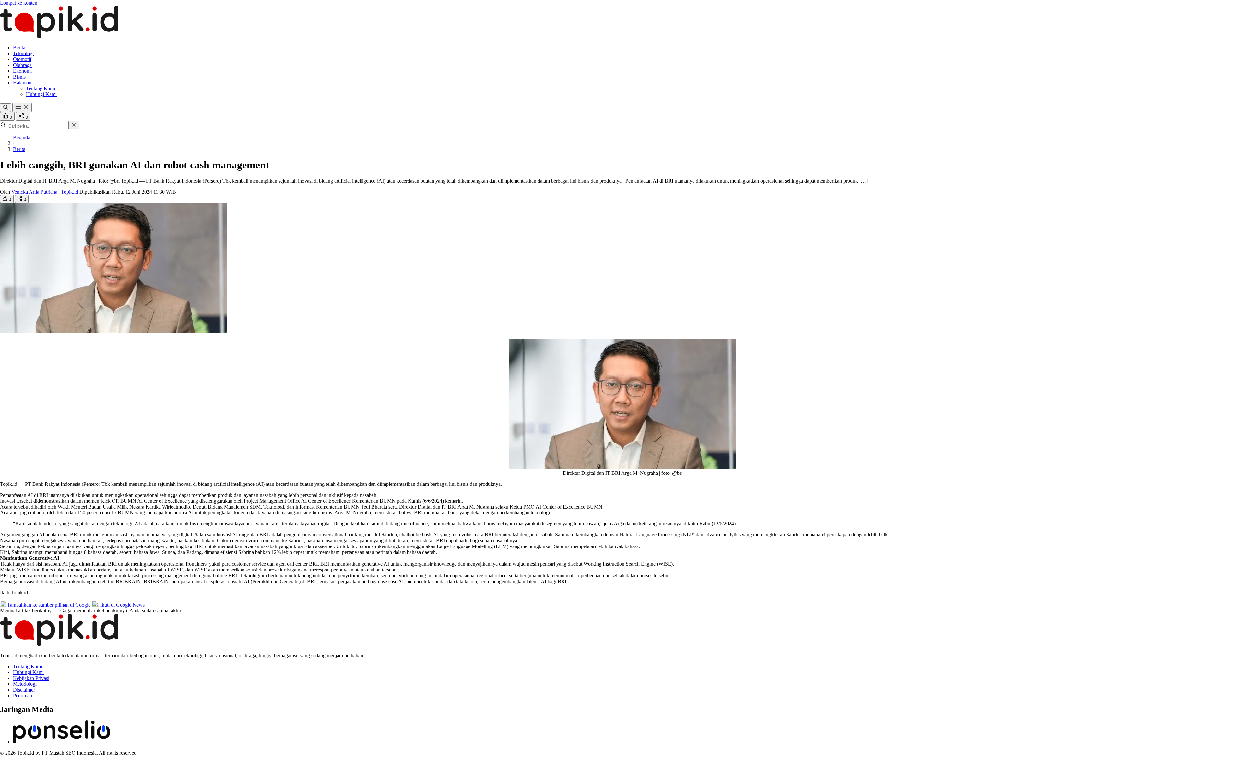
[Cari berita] (5, 107)
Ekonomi (22, 71)
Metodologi (25, 684)
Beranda (21, 137)
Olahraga (22, 65)
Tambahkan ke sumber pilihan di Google (49, 605)
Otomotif (22, 59)
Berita (19, 47)
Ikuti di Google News (122, 605)
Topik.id (69, 192)
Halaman (22, 82)
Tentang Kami (40, 88)
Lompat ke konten (18, 3)
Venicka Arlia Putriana (34, 192)
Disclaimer (24, 690)
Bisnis (19, 77)
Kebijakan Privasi (31, 678)
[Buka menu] (22, 107)
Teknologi (23, 53)
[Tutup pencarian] (73, 125)
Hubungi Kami (41, 94)
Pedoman (22, 695)
